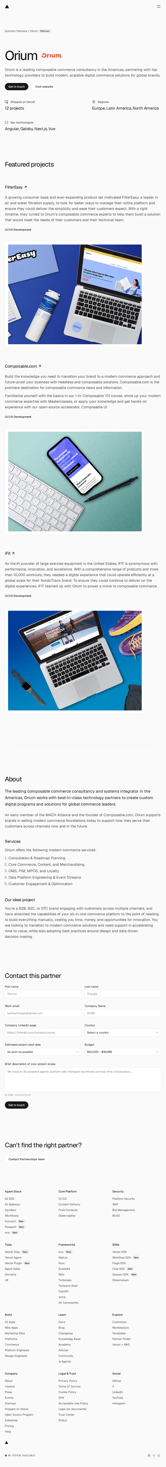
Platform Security (123, 1199)
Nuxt (62, 1263)
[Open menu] (158, 6)
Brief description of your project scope (30, 1064)
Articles (63, 1350)
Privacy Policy (68, 1381)
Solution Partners (16, 31)
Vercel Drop (16, 1252)
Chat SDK (122, 1269)
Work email (12, 1006)
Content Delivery (69, 1204)
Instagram (118, 1403)
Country (90, 1025)
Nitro (61, 1274)
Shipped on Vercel (16, 1409)
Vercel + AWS (121, 1344)
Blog (62, 1327)
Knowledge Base (70, 1339)
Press (8, 1392)
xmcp (62, 1297)
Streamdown (120, 1280)
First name (11, 986)
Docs (62, 1322)
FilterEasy (16, 187)
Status (63, 1420)
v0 (6, 1280)
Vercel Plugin (17, 1263)
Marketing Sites (15, 1333)
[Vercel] (7, 6)
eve (11, 1232)
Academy (65, 1344)
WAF (115, 1204)
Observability (67, 1215)
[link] (16, 86)
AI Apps (10, 1322)
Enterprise (11, 1420)
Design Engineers (16, 1356)
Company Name (95, 1006)
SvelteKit (64, 1269)
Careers (10, 1386)
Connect (14, 1221)
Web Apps (11, 1327)
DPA (61, 1398)
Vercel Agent (13, 1257)
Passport (14, 1227)
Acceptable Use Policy (73, 1403)
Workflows (11, 1215)
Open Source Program (19, 1414)
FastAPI (64, 1291)
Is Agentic (65, 1361)
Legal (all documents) (72, 1409)
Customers (119, 1322)
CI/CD (63, 1199)
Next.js (63, 1257)
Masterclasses (60, 401)
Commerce (12, 1344)
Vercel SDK (119, 1252)
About (9, 1381)
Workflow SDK (125, 1257)
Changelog (66, 1333)
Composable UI (94, 407)
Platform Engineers (17, 1350)
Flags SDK (119, 1263)
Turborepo (65, 1280)
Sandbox (10, 1210)
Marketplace (120, 1327)
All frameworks (68, 1302)
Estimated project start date (23, 1044)
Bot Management (123, 1210)
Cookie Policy (67, 1392)
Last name (91, 986)
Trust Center (66, 1414)
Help (8, 1431)
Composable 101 (96, 395)
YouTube (117, 1398)
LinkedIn (117, 1392)
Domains (10, 1274)
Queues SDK (124, 1274)
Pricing (9, 1426)
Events (9, 1398)
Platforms (11, 1339)
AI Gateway (12, 1204)
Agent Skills (12, 1269)
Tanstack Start (68, 1286)
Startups (10, 1403)
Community (66, 1356)
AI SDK (9, 1199)
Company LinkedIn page (20, 1025)
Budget (89, 1044)
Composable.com (23, 366)
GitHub (116, 1381)
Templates (119, 1333)
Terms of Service (70, 1386)
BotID (116, 1215)
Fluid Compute (68, 1210)
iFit (9, 553)
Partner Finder (121, 1339)
